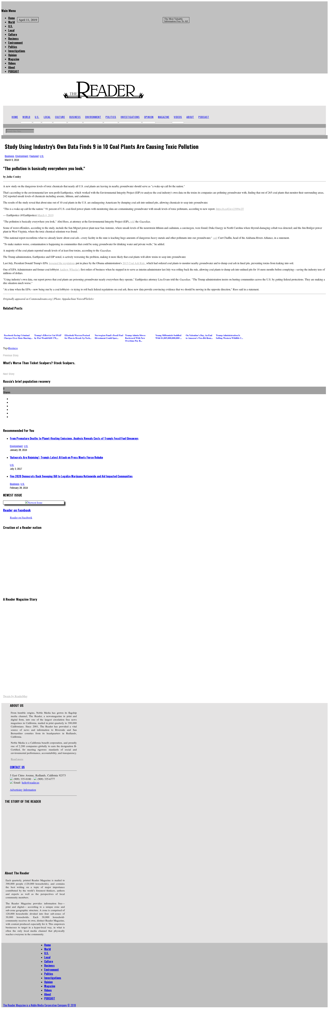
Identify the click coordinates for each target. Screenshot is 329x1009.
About (11, 67)
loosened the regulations (62, 263)
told (132, 221)
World (11, 22)
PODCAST (13, 71)
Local (11, 30)
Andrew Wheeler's (70, 269)
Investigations (16, 51)
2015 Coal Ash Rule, (134, 263)
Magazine (13, 59)
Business (13, 38)
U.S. (10, 26)
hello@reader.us (30, 782)
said (215, 237)
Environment (15, 43)
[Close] (2, 3)
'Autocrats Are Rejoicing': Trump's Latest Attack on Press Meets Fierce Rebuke (56, 457)
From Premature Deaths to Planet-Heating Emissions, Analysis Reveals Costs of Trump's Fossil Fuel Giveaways (74, 438)
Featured (34, 156)
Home (11, 18)
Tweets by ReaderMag (15, 696)
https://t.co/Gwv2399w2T (230, 209)
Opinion (12, 55)
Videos (12, 63)
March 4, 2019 (45, 215)
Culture (12, 34)
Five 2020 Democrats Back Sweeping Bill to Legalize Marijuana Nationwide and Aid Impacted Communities (71, 476)
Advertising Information (23, 789)
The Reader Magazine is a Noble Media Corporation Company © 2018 (39, 1005)
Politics (12, 47)
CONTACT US (17, 767)
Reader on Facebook (17, 510)
